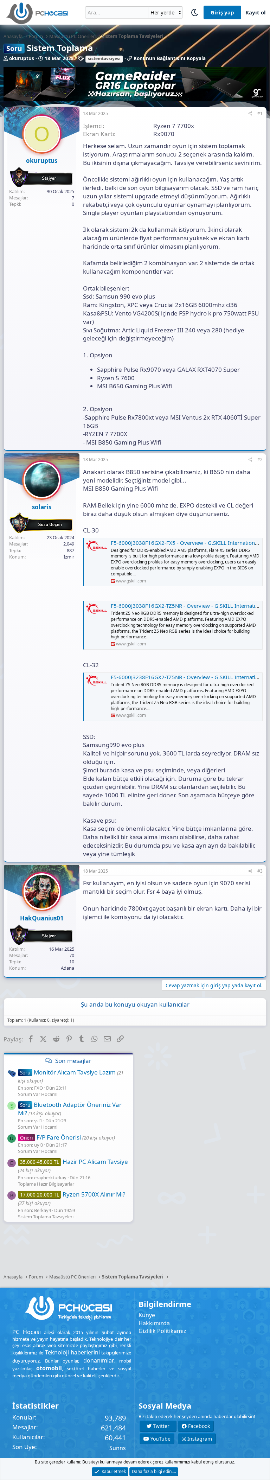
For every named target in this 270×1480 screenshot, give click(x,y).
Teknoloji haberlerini (72, 1352)
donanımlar (98, 1360)
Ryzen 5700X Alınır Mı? (72, 1194)
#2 (260, 459)
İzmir (69, 557)
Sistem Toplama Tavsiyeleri (45, 1216)
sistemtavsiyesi (104, 59)
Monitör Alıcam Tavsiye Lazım (68, 1072)
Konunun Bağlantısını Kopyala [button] (170, 58)
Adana (67, 968)
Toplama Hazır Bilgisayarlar (46, 1184)
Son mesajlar (73, 1061)
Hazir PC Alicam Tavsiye (74, 1161)
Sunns (117, 1448)
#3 (260, 871)
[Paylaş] (250, 114)
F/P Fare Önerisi (50, 1137)
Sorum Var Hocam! (38, 1094)
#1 (260, 113)
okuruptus (21, 58)
